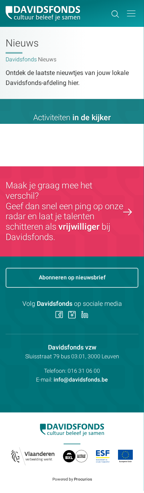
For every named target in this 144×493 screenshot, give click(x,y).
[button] (131, 13)
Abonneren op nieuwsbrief (72, 277)
